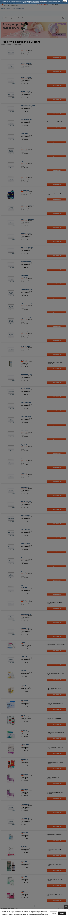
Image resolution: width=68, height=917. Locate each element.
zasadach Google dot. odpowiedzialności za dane (35, 914)
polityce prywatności (14, 914)
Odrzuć (54, 913)
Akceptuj (62, 913)
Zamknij (64, 1)
